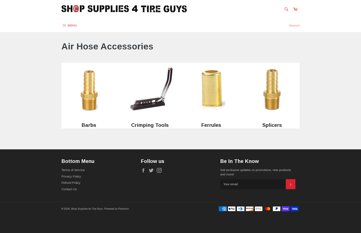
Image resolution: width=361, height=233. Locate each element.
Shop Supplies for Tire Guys (87, 208)
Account (294, 25)
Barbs (88, 125)
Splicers (272, 125)
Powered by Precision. (117, 208)
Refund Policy (70, 182)
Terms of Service (73, 170)
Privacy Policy (71, 176)
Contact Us (69, 189)
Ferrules (211, 125)
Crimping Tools (150, 125)
